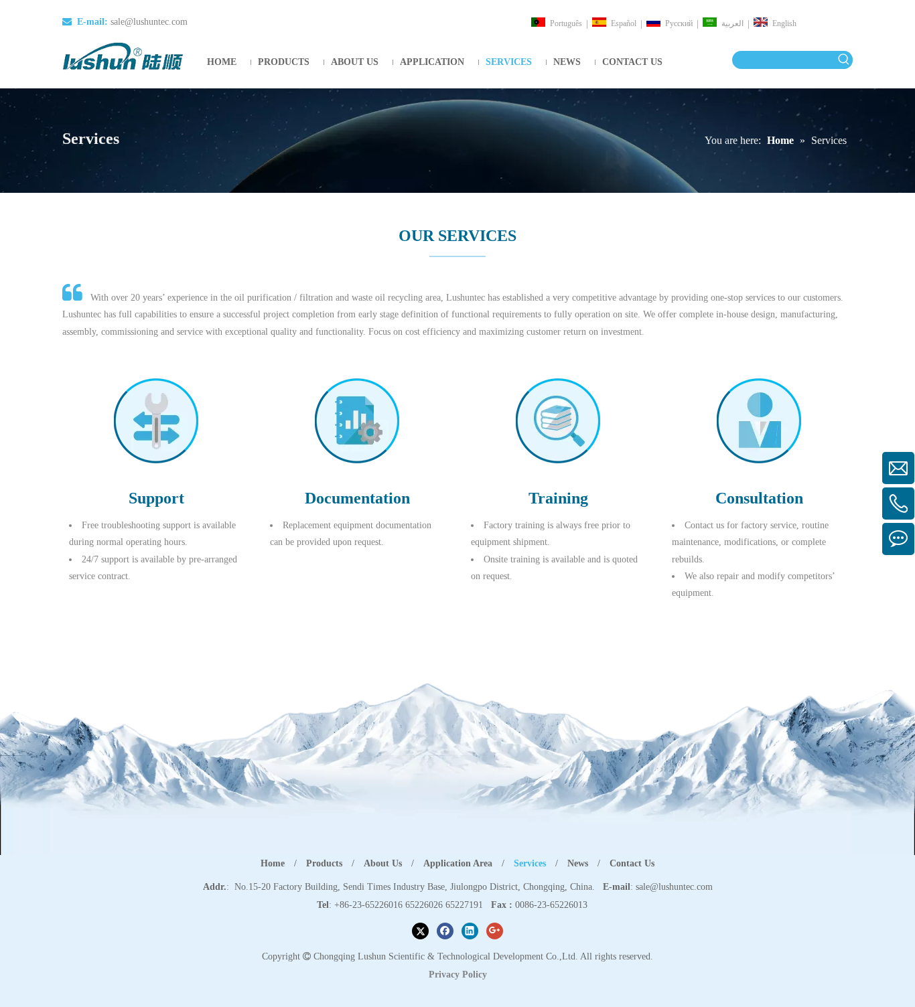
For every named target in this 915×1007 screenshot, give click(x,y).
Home (273, 863)
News (577, 863)
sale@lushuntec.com (149, 22)
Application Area (457, 863)
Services (530, 863)
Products (324, 863)
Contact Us (632, 863)
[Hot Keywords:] (844, 60)
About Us (383, 863)
